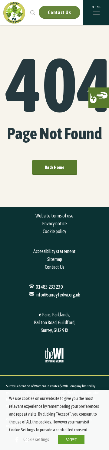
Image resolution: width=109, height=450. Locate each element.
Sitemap (54, 259)
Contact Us (59, 12)
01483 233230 (49, 287)
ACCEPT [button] (71, 439)
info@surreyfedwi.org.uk (58, 294)
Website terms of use (54, 215)
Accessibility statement (54, 251)
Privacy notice (54, 223)
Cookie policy (54, 231)
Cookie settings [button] (36, 439)
